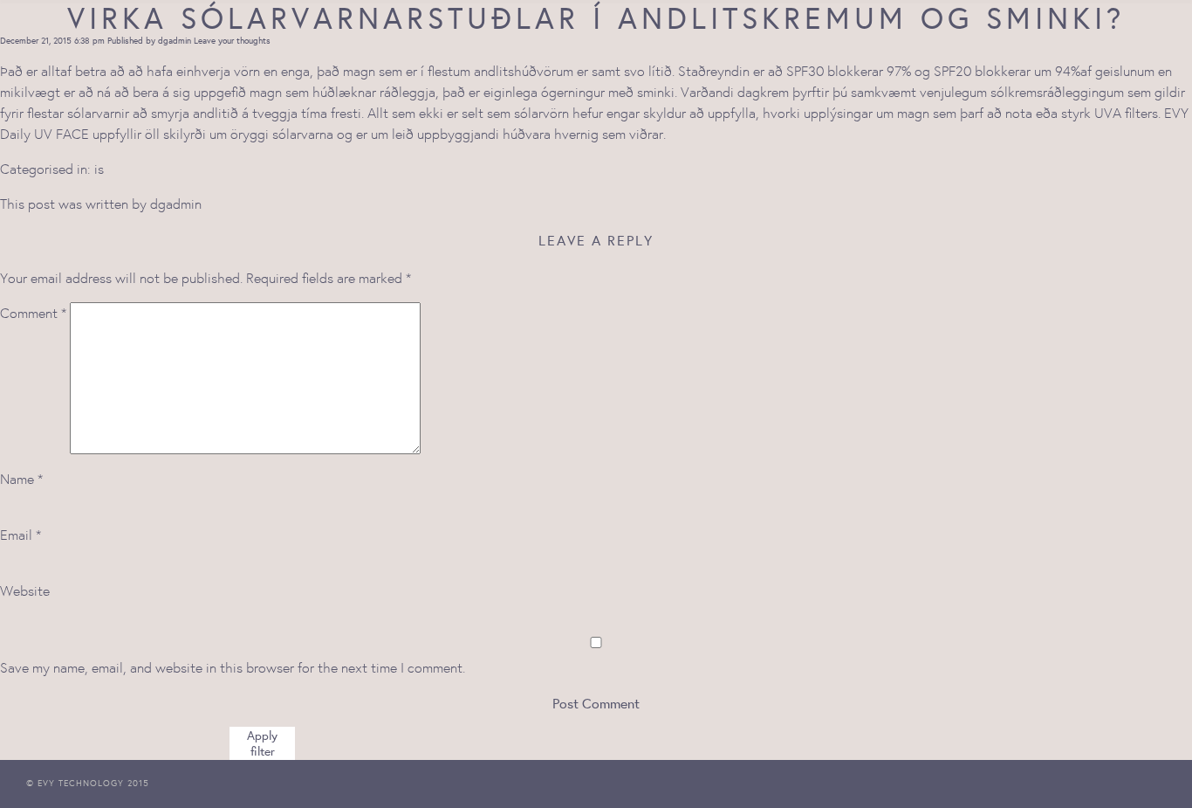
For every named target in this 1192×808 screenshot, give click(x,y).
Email (20, 534)
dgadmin (174, 40)
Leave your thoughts (232, 40)
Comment (33, 312)
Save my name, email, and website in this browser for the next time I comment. (232, 667)
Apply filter (262, 743)
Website (25, 590)
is (99, 168)
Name (21, 478)
